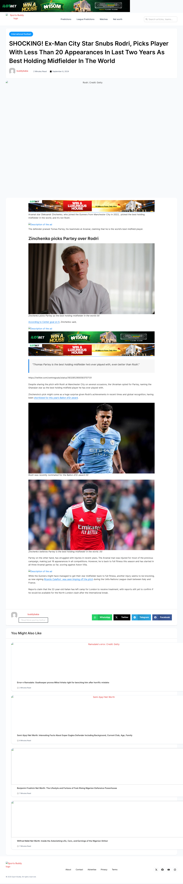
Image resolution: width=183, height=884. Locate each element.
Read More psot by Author (33, 620)
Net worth (117, 19)
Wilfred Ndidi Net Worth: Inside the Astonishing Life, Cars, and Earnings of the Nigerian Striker (62, 841)
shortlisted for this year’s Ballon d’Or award (56, 397)
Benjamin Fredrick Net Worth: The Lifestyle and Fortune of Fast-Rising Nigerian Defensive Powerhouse (67, 788)
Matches (104, 19)
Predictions (66, 19)
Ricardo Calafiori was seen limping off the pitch (68, 579)
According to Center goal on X (43, 322)
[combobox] (160, 19)
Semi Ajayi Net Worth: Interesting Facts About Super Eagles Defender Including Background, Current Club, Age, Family (74, 735)
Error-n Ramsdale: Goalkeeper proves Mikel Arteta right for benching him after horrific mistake (63, 682)
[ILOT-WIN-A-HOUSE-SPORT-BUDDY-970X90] (65, 11)
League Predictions (85, 19)
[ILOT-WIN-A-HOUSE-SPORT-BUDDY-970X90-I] (91, 211)
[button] (21, 34)
